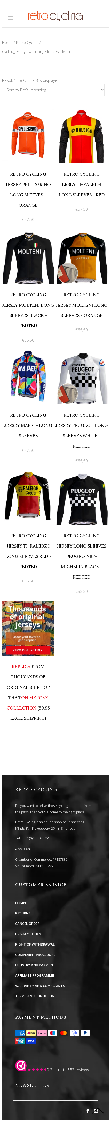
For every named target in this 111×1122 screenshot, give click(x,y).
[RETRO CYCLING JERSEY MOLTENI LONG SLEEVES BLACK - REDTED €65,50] (29, 232)
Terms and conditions (36, 996)
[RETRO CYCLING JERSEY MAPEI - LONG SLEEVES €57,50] (29, 353)
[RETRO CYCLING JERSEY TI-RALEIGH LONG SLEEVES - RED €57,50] (82, 112)
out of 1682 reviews (71, 1069)
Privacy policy (28, 934)
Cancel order (27, 923)
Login (20, 902)
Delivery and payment (35, 965)
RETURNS (23, 913)
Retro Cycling (27, 42)
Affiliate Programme (34, 975)
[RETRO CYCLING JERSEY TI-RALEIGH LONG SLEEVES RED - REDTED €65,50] (29, 473)
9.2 (49, 1069)
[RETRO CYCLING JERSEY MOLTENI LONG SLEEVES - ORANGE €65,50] (82, 232)
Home (7, 42)
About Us (22, 848)
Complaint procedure (35, 954)
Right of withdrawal (35, 944)
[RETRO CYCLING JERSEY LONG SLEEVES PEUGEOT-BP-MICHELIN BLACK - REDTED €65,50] (82, 473)
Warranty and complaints (40, 985)
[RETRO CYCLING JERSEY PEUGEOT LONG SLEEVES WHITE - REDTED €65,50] (82, 353)
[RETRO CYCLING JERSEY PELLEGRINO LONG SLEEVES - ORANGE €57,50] (29, 112)
